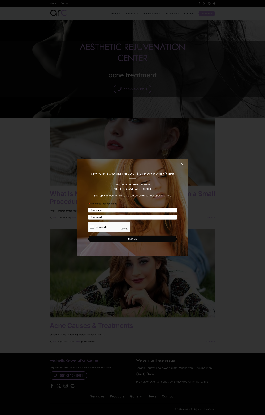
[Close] (182, 164)
